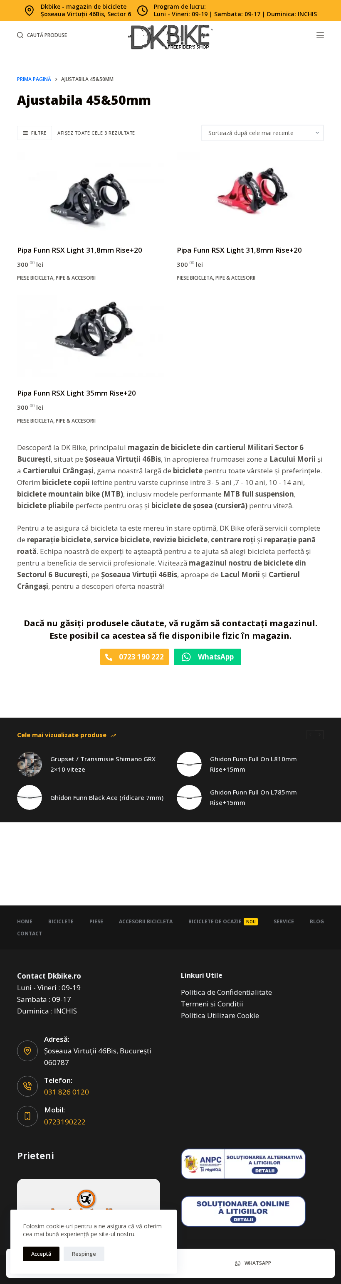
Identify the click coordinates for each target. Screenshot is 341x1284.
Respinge (84, 1253)
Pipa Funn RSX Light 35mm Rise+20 (76, 393)
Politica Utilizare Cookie (220, 1015)
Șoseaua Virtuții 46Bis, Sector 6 (86, 14)
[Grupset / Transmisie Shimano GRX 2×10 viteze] (29, 764)
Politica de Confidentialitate (226, 992)
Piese (96, 921)
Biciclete (61, 921)
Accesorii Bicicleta (146, 921)
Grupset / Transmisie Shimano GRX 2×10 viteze (103, 764)
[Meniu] (320, 35)
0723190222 (65, 1122)
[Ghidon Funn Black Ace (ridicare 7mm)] (29, 797)
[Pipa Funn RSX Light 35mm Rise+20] (90, 336)
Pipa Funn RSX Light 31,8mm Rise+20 (79, 250)
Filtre (38, 133)
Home (24, 921)
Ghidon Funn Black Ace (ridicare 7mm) (106, 797)
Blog (317, 921)
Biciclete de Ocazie (222, 921)
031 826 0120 (66, 1092)
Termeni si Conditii (212, 1004)
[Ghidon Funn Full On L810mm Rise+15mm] (189, 764)
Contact (29, 933)
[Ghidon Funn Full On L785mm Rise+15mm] (189, 797)
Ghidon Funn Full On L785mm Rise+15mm (253, 797)
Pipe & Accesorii (76, 277)
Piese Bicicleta (35, 277)
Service (284, 921)
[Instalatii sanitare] (88, 1207)
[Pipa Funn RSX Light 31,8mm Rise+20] (90, 193)
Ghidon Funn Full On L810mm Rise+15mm (253, 764)
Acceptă (41, 1253)
